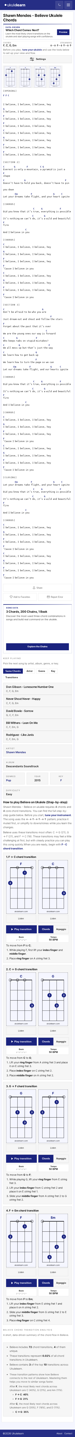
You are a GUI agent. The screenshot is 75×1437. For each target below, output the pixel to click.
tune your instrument (58, 815)
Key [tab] (53, 671)
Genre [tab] (42, 671)
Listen (21, 918)
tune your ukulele (32, 49)
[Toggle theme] (59, 5)
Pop (8, 780)
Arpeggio (61, 929)
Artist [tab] (30, 671)
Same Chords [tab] (13, 671)
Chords (46, 929)
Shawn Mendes (16, 752)
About (59, 1433)
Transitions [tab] (11, 677)
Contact (68, 1433)
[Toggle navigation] (68, 5)
